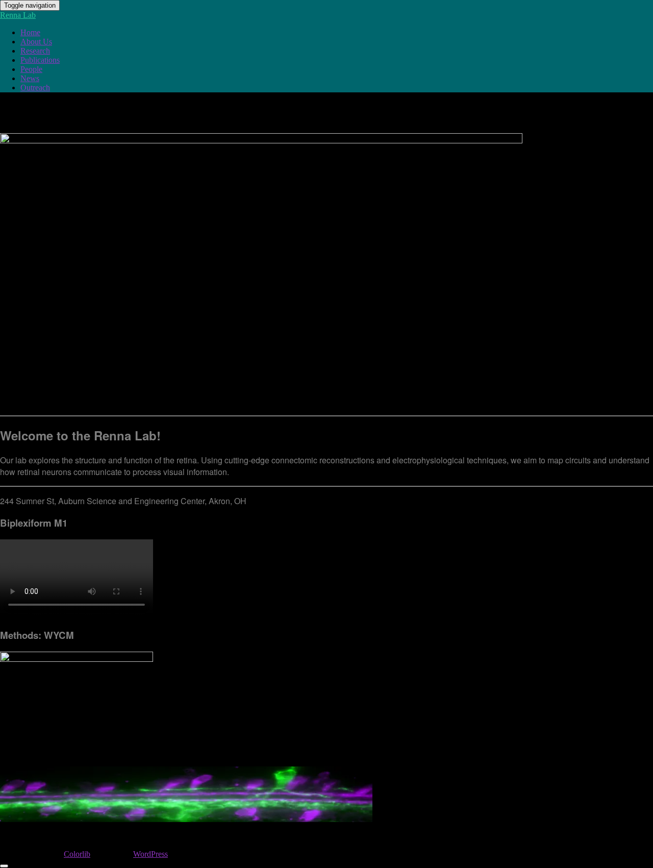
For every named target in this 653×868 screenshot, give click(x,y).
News (29, 78)
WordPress (150, 854)
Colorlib (77, 854)
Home (30, 32)
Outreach (35, 87)
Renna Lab (18, 15)
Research (35, 50)
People (31, 69)
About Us (36, 41)
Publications (40, 60)
